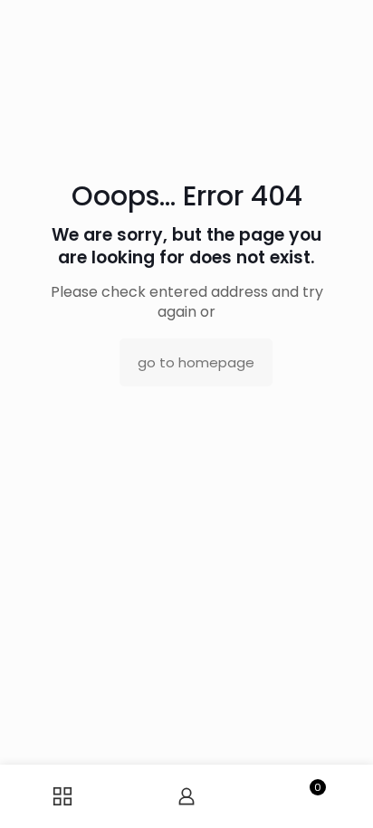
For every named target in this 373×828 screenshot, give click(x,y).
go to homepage (196, 362)
